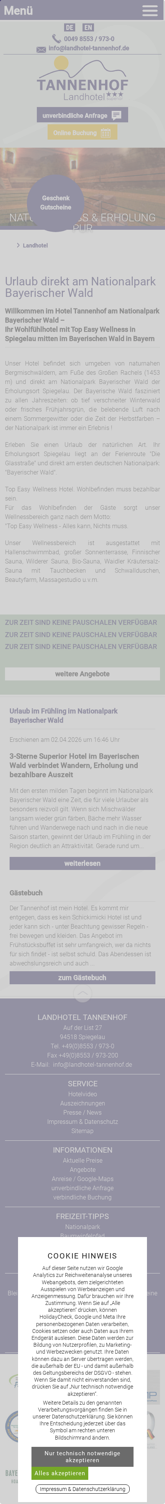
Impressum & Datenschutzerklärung (82, 1489)
